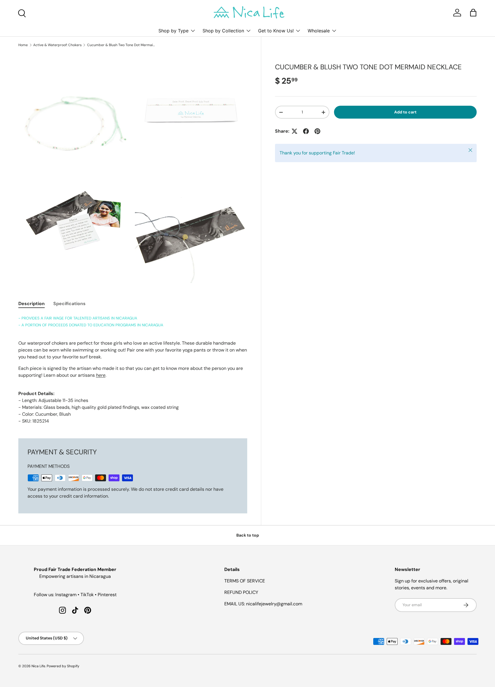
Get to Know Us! (276, 31)
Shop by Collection (223, 31)
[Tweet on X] (294, 131)
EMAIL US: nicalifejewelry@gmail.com (263, 604)
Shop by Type (173, 31)
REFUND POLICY (241, 592)
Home (23, 45)
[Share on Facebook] (306, 131)
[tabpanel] (132, 370)
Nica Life (38, 666)
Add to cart (405, 112)
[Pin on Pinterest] (317, 131)
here (100, 375)
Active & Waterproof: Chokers (57, 45)
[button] (473, 12)
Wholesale (319, 31)
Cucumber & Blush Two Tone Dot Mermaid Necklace (121, 45)
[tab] (31, 303)
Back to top (247, 535)
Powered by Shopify (63, 666)
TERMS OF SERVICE (244, 581)
